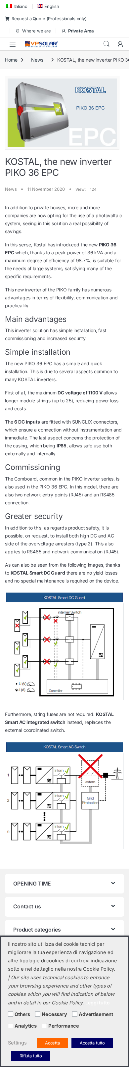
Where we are (36, 30)
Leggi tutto (97, 1002)
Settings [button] (17, 1043)
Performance (63, 1026)
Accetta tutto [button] (92, 1042)
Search (106, 44)
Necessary (54, 1014)
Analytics (26, 1026)
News (37, 60)
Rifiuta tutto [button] (31, 1055)
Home (11, 60)
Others (22, 1014)
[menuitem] (16, 6)
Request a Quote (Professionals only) (49, 18)
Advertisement (96, 1014)
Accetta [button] (52, 1042)
